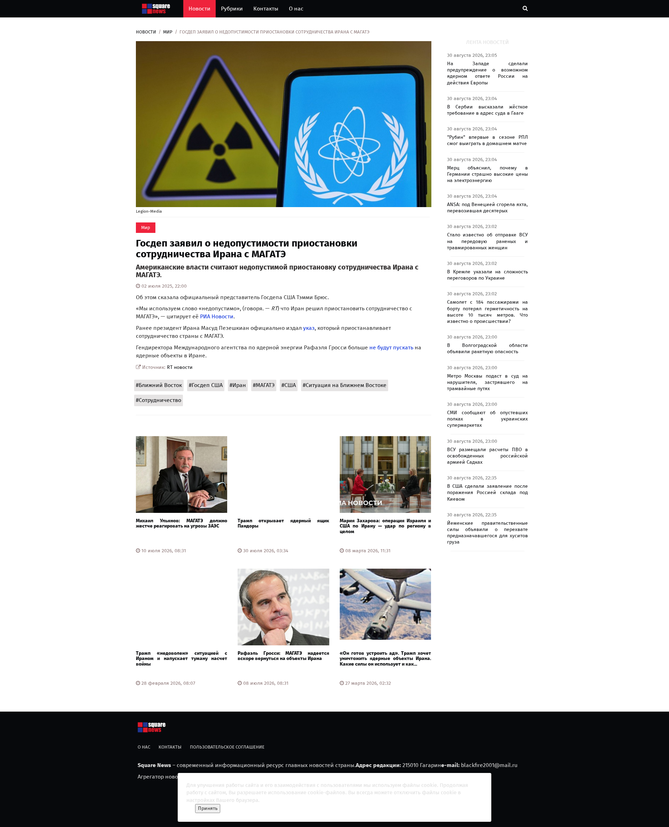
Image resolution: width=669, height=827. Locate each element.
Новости (199, 8)
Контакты (265, 8)
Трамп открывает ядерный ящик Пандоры (283, 523)
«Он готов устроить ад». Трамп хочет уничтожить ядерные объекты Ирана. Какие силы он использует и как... (385, 658)
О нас (296, 8)
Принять (207, 808)
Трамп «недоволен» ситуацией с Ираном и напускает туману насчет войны (181, 658)
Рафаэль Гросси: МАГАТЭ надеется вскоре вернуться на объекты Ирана (283, 655)
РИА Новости (216, 316)
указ (309, 328)
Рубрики (232, 8)
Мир (167, 32)
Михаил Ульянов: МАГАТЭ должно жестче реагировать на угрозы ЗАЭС (181, 523)
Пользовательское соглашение (227, 747)
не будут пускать (391, 347)
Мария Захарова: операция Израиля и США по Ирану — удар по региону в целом (385, 526)
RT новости (180, 367)
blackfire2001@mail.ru (489, 765)
